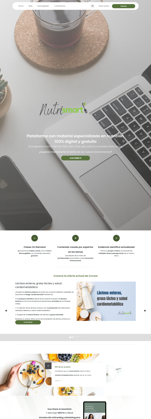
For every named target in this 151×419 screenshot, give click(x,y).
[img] (9, 310)
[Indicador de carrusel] (76, 336)
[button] (92, 6)
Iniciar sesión (104, 6)
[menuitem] (21, 6)
